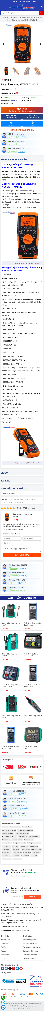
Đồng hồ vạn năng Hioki (9, 830)
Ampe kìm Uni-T (6, 843)
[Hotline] (3, 997)
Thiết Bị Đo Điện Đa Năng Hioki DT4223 (32, 686)
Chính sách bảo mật (30, 958)
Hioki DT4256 (36, 852)
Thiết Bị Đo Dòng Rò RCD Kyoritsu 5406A (11, 686)
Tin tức (3, 958)
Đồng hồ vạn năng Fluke (22, 833)
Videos (3, 951)
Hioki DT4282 (16, 856)
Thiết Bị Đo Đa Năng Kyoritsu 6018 (31, 655)
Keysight (14, 101)
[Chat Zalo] (3, 1002)
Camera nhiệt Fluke (7, 833)
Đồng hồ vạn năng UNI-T (9, 836)
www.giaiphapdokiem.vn (19, 926)
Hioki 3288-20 (24, 846)
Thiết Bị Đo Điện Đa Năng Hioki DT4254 (10, 747)
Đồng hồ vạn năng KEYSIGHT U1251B (24, 20)
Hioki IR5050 (16, 849)
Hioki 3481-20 (17, 859)
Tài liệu (3, 947)
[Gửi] (41, 13)
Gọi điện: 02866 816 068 (18, 590)
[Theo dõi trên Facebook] (2, 968)
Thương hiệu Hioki (15, 827)
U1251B (20, 503)
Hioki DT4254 (25, 856)
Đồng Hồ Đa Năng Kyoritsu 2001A (11, 624)
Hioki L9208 (34, 856)
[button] (3, 6)
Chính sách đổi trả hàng (31, 951)
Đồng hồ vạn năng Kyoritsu (25, 830)
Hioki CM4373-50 (36, 849)
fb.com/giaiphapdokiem (20, 930)
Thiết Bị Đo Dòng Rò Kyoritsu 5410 (31, 747)
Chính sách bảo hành (30, 955)
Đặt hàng (11, 116)
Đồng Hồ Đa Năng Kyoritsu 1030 (33, 717)
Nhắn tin (22, 137)
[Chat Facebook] (3, 1007)
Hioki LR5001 (27, 852)
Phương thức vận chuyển (32, 947)
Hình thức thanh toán (30, 943)
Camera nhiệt (6, 839)
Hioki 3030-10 (6, 856)
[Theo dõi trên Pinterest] (13, 968)
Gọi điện (14, 568)
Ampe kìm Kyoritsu (17, 839)
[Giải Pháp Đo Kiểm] (22, 7)
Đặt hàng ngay (22, 555)
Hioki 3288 (15, 846)
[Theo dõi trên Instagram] (6, 968)
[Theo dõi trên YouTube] (21, 968)
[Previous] (3, 44)
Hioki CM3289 (34, 846)
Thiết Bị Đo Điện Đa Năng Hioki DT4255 (32, 624)
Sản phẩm (13, 17)
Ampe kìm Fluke (26, 827)
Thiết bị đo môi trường (33, 843)
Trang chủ (5, 17)
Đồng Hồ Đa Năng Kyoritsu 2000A (11, 717)
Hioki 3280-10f (6, 846)
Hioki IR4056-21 (6, 859)
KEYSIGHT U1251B (9, 503)
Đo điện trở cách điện (19, 843)
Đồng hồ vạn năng (24, 17)
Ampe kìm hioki (22, 836)
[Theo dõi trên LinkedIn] (17, 968)
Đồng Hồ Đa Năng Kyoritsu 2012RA (11, 655)
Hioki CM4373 (26, 849)
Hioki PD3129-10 (7, 852)
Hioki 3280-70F (6, 849)
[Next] (40, 44)
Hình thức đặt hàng (30, 940)
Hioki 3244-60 (17, 852)
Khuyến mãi (5, 955)
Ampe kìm (5, 827)
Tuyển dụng (5, 943)
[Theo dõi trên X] (10, 968)
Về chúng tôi (5, 940)
